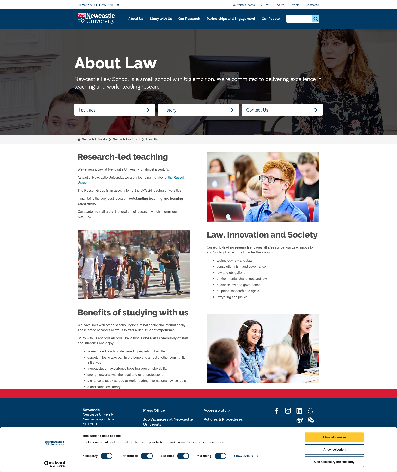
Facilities (87, 110)
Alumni (265, 4)
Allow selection (334, 449)
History (170, 110)
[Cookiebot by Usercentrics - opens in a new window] (55, 464)
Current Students (244, 4)
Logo (96, 19)
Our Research (189, 19)
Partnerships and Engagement (231, 19)
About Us (135, 19)
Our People (271, 19)
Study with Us (161, 19)
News (280, 4)
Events (295, 4)
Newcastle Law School (100, 5)
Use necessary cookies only (334, 462)
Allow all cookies (334, 437)
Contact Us (312, 4)
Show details (243, 456)
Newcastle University (94, 139)
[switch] (147, 456)
